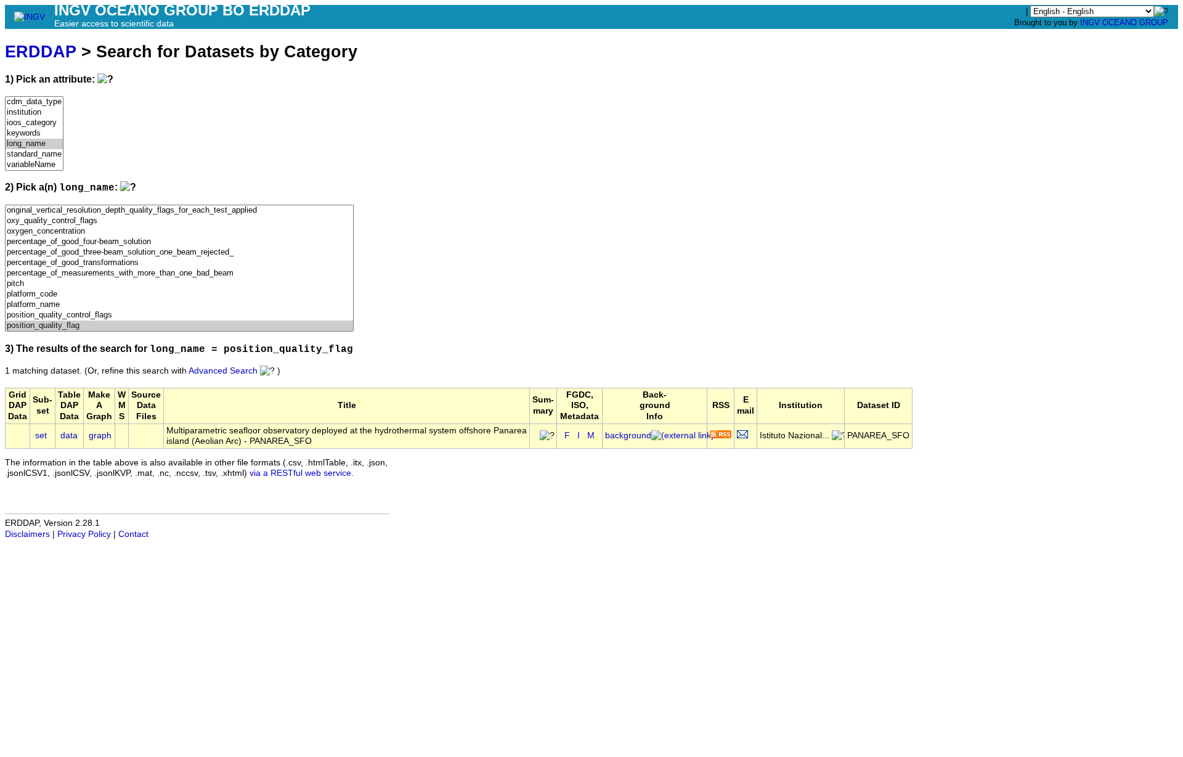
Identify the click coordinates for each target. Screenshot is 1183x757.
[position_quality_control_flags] (179, 315)
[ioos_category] (34, 123)
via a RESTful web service (300, 473)
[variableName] (34, 165)
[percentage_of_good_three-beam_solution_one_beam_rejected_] (179, 252)
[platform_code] (179, 294)
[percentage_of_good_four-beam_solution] (179, 242)
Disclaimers (27, 534)
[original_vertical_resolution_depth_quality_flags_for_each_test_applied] (179, 210)
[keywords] (34, 133)
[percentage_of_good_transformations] (179, 263)
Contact (133, 534)
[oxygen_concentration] (179, 231)
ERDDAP (40, 51)
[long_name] (34, 144)
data (69, 435)
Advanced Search (223, 370)
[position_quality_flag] (179, 326)
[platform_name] (179, 305)
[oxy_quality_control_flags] (179, 221)
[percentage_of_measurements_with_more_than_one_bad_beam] (179, 273)
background (628, 435)
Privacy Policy (84, 534)
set (41, 435)
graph (100, 435)
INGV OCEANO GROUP (1124, 22)
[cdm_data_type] (34, 102)
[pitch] (179, 284)
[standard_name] (34, 154)
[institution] (34, 112)
